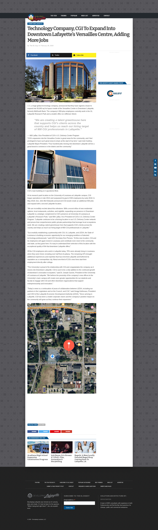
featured (42, 424)
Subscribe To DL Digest (67, 482)
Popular (74, 15)
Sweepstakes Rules (105, 486)
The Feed (54, 15)
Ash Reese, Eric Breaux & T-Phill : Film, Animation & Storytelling (61, 458)
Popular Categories (84, 482)
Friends (63, 15)
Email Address (69, 500)
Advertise (95, 15)
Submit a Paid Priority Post (55, 486)
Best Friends (99, 482)
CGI (28, 106)
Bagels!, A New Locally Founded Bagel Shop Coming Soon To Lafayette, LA (84, 458)
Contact (107, 15)
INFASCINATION (105, 499)
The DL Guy (34, 45)
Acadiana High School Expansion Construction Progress (37, 457)
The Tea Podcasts (49, 482)
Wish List (84, 15)
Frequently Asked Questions (87, 486)
